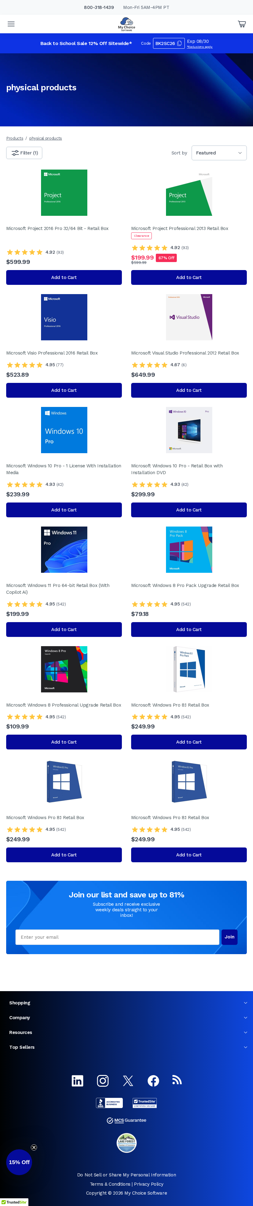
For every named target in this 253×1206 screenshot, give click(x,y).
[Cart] (242, 24)
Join (229, 937)
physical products (45, 138)
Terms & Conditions (110, 1184)
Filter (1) (29, 153)
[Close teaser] (34, 1147)
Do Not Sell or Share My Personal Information (126, 1175)
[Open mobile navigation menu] (11, 24)
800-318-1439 (99, 7)
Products (14, 138)
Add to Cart (64, 277)
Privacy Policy (148, 1184)
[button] (19, 1162)
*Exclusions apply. (200, 46)
